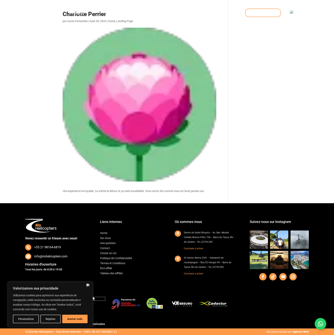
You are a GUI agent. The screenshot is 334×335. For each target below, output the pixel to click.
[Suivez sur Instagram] (293, 276)
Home (40, 13)
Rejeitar (50, 318)
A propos (77, 13)
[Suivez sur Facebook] (263, 276)
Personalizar (26, 318)
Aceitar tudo (74, 318)
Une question (114, 13)
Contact (205, 13)
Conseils (231, 13)
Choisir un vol (263, 13)
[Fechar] (88, 285)
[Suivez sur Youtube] (283, 276)
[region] (50, 304)
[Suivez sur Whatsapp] (320, 324)
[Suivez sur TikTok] (273, 276)
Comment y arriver (193, 248)
